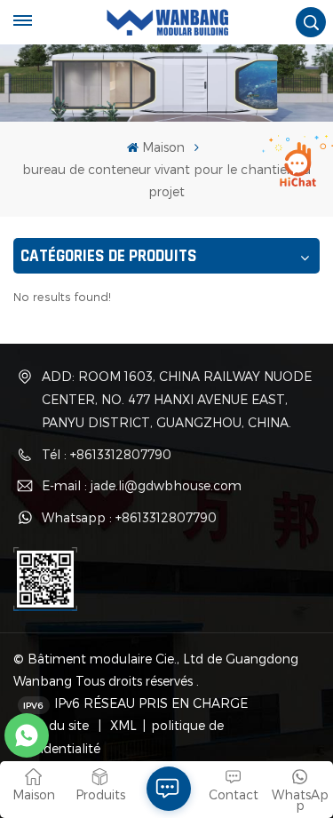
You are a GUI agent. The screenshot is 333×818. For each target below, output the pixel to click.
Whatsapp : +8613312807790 (129, 517)
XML (122, 725)
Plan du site (55, 725)
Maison (163, 147)
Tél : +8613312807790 (106, 454)
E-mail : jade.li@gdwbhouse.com (142, 485)
